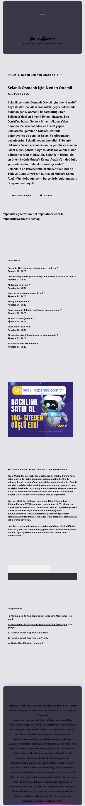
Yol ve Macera (42, 38)
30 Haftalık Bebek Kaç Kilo (22, 632)
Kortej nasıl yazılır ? (18, 301)
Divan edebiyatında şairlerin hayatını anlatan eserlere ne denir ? (42, 276)
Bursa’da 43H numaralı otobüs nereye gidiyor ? (33, 268)
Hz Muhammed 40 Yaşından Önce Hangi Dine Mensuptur (37, 616)
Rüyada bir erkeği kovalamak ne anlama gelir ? (33, 335)
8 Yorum (48, 195)
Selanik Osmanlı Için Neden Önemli (40, 87)
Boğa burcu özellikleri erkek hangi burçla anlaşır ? (35, 310)
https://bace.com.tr (50, 214)
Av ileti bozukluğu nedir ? (21, 318)
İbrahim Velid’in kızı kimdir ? (23, 343)
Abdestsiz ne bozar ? (19, 285)
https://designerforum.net (20, 214)
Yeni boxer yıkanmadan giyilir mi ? (26, 293)
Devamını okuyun (23, 196)
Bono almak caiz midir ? (20, 326)
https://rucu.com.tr (15, 218)
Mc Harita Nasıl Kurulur (20, 643)
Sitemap (34, 218)
